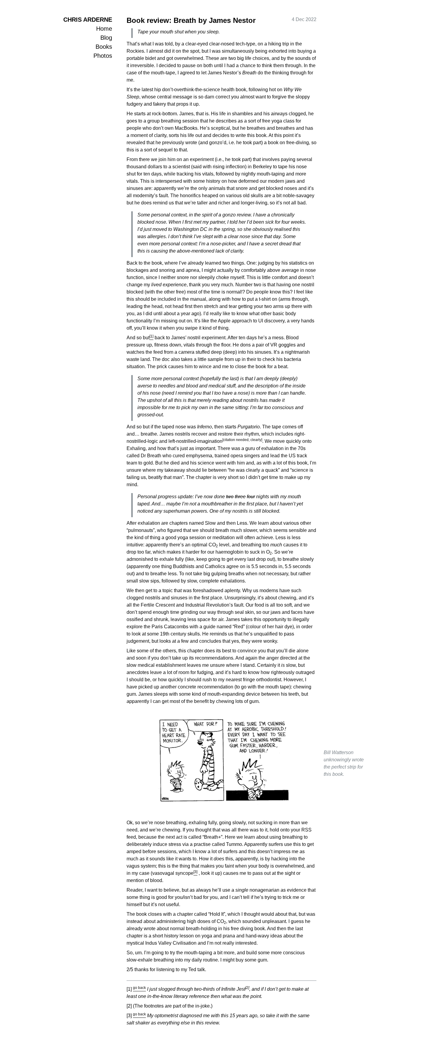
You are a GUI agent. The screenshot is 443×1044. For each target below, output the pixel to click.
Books (104, 46)
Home (104, 28)
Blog (106, 37)
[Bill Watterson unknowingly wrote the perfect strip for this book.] (221, 763)
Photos (102, 55)
